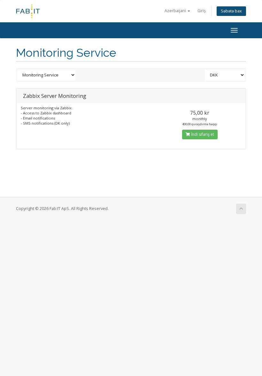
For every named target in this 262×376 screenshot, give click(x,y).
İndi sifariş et (202, 134)
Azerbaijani (176, 10)
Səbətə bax (231, 11)
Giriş (201, 10)
